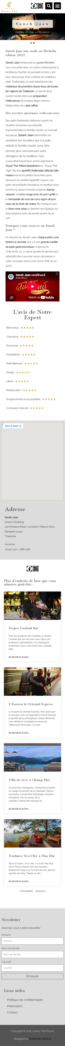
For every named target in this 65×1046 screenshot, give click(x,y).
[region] (32, 29)
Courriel (6, 961)
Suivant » (41, 891)
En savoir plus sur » (19, 657)
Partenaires (14, 1006)
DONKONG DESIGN (40, 1038)
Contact (12, 1012)
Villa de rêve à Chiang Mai (29, 780)
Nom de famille (10, 948)
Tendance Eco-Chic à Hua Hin (32, 856)
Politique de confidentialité (25, 999)
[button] (48, 5)
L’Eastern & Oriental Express (31, 704)
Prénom (6, 934)
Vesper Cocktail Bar (23, 628)
